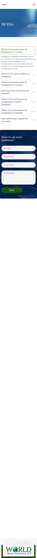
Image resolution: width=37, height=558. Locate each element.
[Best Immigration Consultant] (4, 4)
